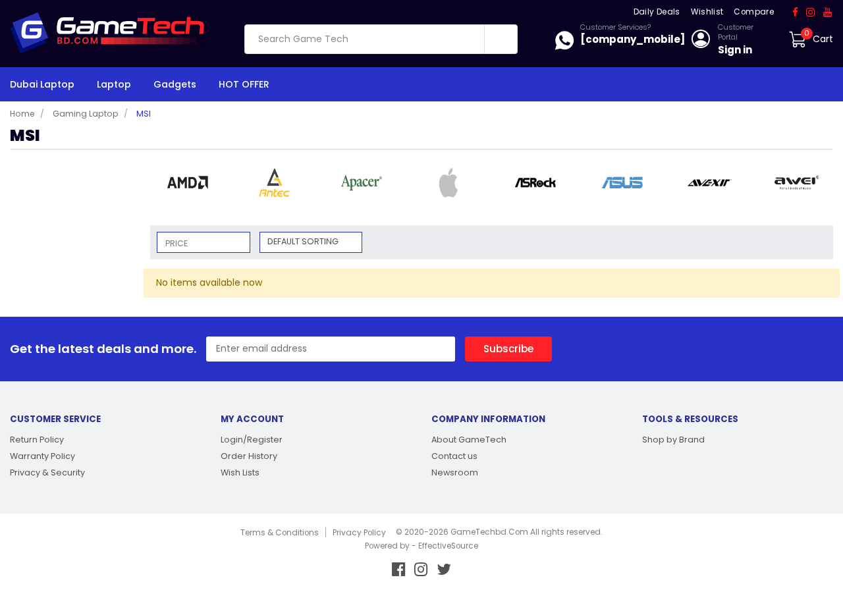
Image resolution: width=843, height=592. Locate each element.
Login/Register (252, 439)
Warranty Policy (42, 456)
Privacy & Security (47, 472)
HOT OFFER (244, 84)
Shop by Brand (673, 439)
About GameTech (468, 439)
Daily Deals (657, 12)
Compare (753, 12)
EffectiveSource (448, 546)
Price (176, 243)
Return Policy (37, 439)
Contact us (454, 456)
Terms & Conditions (279, 532)
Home (22, 113)
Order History (249, 456)
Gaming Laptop (86, 113)
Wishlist (707, 12)
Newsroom (454, 472)
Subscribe (508, 349)
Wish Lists (240, 472)
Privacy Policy (359, 532)
